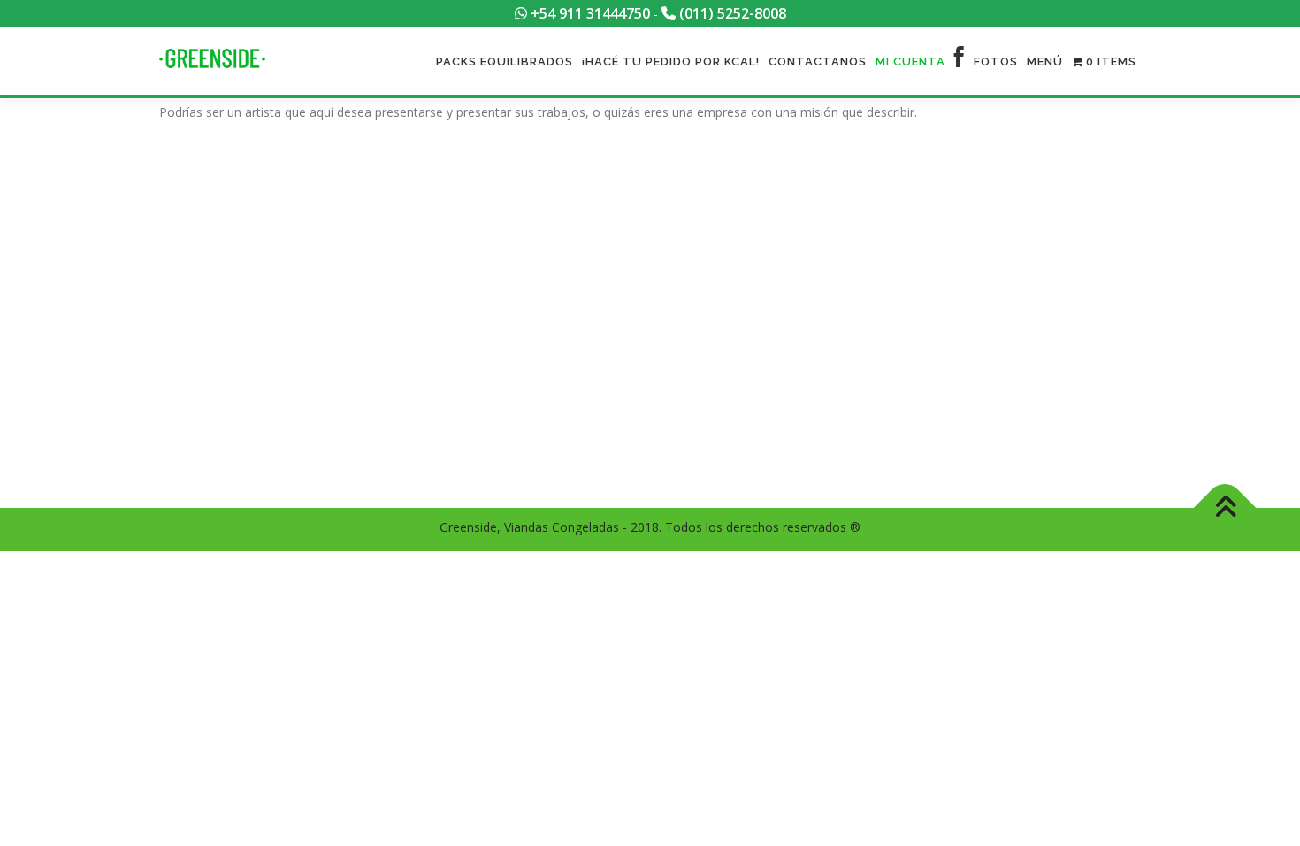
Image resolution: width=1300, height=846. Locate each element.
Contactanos (818, 61)
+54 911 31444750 (588, 13)
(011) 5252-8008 (731, 13)
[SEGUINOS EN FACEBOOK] (959, 61)
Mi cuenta (910, 61)
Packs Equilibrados (504, 61)
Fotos (996, 61)
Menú (1045, 61)
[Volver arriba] (1225, 508)
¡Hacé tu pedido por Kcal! (671, 61)
